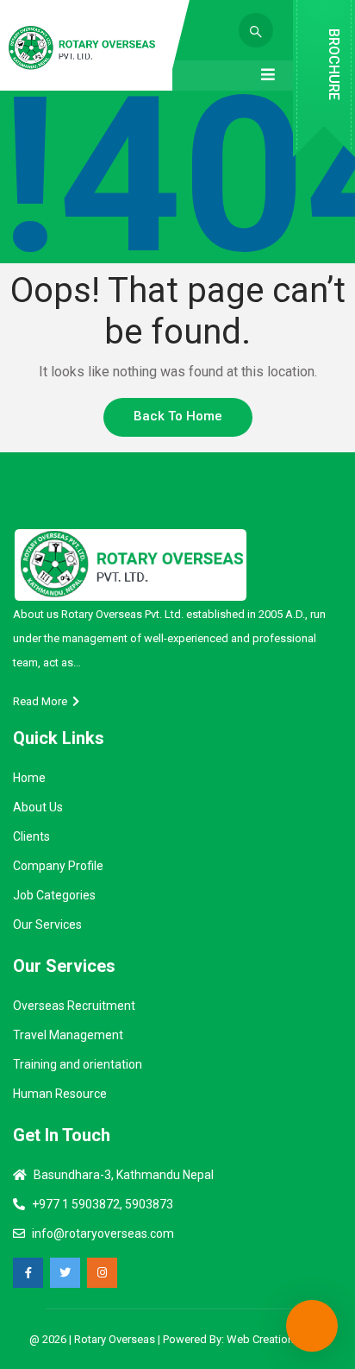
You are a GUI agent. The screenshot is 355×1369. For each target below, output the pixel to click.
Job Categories (54, 895)
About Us (38, 807)
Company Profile (58, 866)
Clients (31, 836)
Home (29, 778)
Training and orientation (77, 1064)
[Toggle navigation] (268, 75)
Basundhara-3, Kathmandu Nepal (124, 1175)
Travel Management (68, 1035)
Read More (42, 701)
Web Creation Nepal (276, 1339)
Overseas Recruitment (74, 1006)
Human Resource (60, 1094)
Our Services (47, 924)
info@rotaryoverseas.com (103, 1233)
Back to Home (178, 416)
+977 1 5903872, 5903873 (102, 1204)
